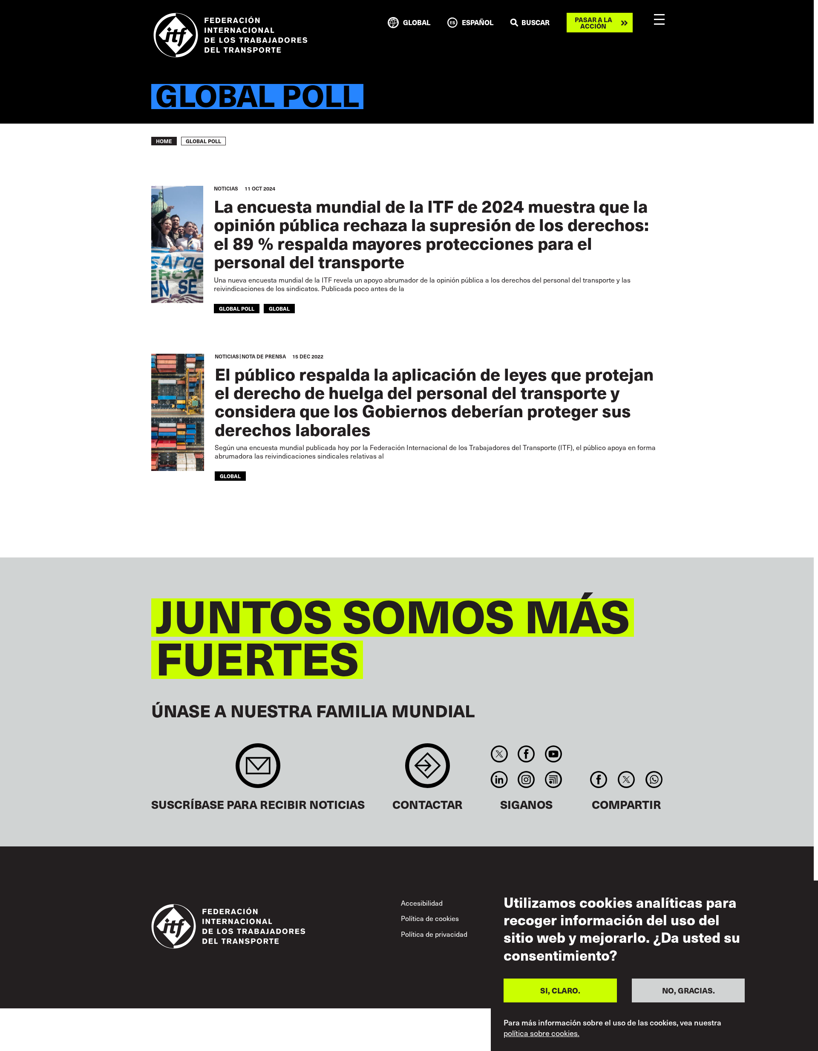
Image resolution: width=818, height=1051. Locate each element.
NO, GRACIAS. (688, 990)
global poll (236, 308)
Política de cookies (430, 918)
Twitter (499, 753)
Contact (427, 770)
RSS (553, 779)
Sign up (258, 770)
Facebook (526, 753)
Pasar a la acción (593, 22)
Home (164, 141)
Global (279, 308)
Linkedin (499, 779)
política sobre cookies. (541, 1033)
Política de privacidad (434, 934)
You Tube (553, 753)
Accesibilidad (422, 902)
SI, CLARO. (560, 990)
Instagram (526, 779)
